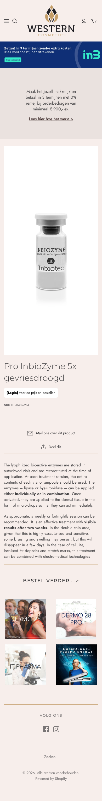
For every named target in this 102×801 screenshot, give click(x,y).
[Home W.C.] (6, 21)
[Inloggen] (84, 21)
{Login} (12, 392)
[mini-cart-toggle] (94, 21)
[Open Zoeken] (15, 21)
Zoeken (49, 756)
